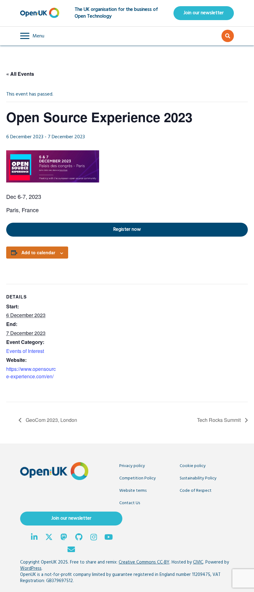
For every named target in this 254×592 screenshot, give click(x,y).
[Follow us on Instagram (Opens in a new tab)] (93, 538)
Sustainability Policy (198, 478)
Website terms (133, 490)
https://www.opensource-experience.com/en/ (31, 372)
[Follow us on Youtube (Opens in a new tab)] (108, 538)
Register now (73, 229)
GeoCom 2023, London (50, 419)
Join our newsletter (204, 13)
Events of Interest (25, 350)
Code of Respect (196, 490)
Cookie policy (193, 466)
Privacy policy (132, 466)
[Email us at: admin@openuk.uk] (71, 550)
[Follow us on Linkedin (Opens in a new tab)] (34, 538)
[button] (32, 36)
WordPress (31, 568)
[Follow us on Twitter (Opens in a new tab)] (49, 538)
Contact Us (129, 503)
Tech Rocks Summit (219, 419)
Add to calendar (38, 252)
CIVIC (198, 562)
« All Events (20, 73)
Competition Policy (137, 478)
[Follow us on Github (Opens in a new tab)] (78, 538)
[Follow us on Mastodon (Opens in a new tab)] (63, 538)
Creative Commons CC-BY (144, 562)
